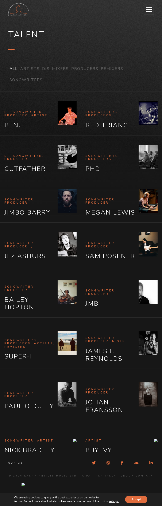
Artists (30, 68)
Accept (136, 499)
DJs (46, 68)
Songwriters (26, 79)
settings (114, 501)
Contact (17, 463)
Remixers (112, 68)
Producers (84, 68)
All (13, 68)
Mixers (60, 68)
